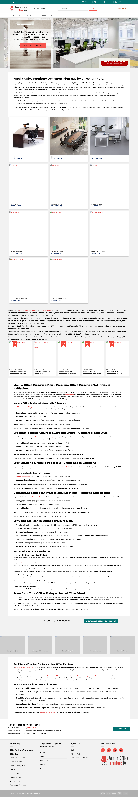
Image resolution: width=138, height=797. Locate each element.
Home (12, 15)
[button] (17, 2)
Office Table (14, 754)
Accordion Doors (16, 781)
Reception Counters (18, 785)
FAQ (72, 750)
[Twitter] (109, 750)
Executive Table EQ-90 (89, 371)
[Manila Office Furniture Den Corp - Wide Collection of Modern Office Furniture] (18, 8)
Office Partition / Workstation (21, 750)
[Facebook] (103, 750)
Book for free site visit (33, 45)
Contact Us (42, 15)
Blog (52, 15)
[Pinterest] (121, 750)
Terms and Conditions (79, 758)
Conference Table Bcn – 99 (42, 371)
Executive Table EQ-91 (113, 371)
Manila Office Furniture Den (24, 667)
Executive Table (16, 762)
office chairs (24, 563)
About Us (30, 15)
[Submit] (93, 9)
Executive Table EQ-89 (65, 371)
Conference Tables (17, 758)
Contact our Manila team (48, 712)
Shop (20, 15)
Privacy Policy (76, 754)
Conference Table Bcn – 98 (18, 371)
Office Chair (14, 770)
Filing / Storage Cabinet (19, 766)
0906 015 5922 (33, 728)
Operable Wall (15, 777)
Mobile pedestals (23, 477)
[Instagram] (115, 750)
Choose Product (40, 8)
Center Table (15, 773)
